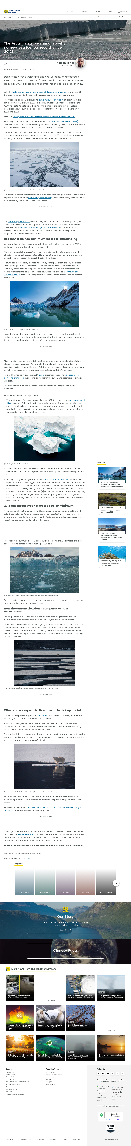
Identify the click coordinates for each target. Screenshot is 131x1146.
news (10, 17)
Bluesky (28, 858)
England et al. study (26, 834)
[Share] (5, 64)
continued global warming (40, 197)
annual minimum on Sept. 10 (50, 100)
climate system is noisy (19, 221)
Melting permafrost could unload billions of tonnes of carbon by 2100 (44, 116)
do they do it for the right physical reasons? (40, 227)
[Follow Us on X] (122, 1073)
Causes (23, 17)
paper (41, 375)
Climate (16, 17)
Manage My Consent (13, 1084)
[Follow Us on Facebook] (98, 1073)
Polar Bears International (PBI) (65, 121)
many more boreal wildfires (55, 479)
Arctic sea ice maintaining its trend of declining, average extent (40, 92)
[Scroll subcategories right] (116, 883)
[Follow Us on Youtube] (107, 1073)
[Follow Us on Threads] (117, 1073)
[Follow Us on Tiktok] (112, 1073)
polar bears (42, 715)
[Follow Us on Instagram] (103, 1073)
